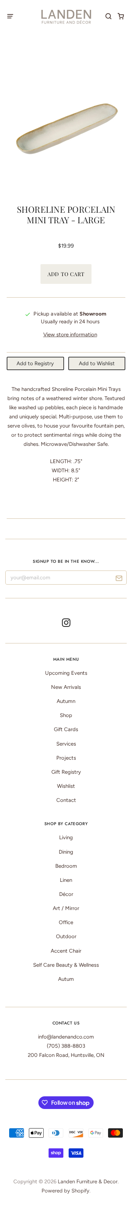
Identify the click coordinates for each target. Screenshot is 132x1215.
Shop (66, 715)
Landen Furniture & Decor (88, 1181)
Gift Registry (66, 772)
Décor (66, 894)
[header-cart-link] (121, 16)
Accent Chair (66, 951)
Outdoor (66, 936)
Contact (66, 800)
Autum (66, 979)
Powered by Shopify (65, 1191)
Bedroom (66, 866)
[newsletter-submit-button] (119, 579)
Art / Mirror (66, 908)
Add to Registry (35, 363)
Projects (66, 758)
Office (66, 922)
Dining (66, 852)
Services (66, 744)
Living (66, 837)
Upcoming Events (66, 673)
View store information (70, 334)
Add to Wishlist (97, 363)
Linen (66, 880)
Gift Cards (66, 729)
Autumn (66, 701)
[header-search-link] (108, 16)
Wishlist (66, 786)
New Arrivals (66, 687)
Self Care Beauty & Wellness (66, 965)
